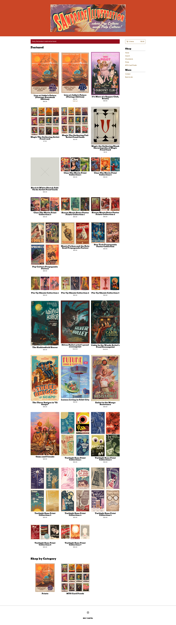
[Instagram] (88, 612)
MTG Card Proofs (131, 65)
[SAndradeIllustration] (88, 18)
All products (129, 59)
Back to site (129, 77)
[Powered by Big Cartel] (88, 618)
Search (127, 56)
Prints (127, 62)
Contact (127, 74)
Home (127, 53)
